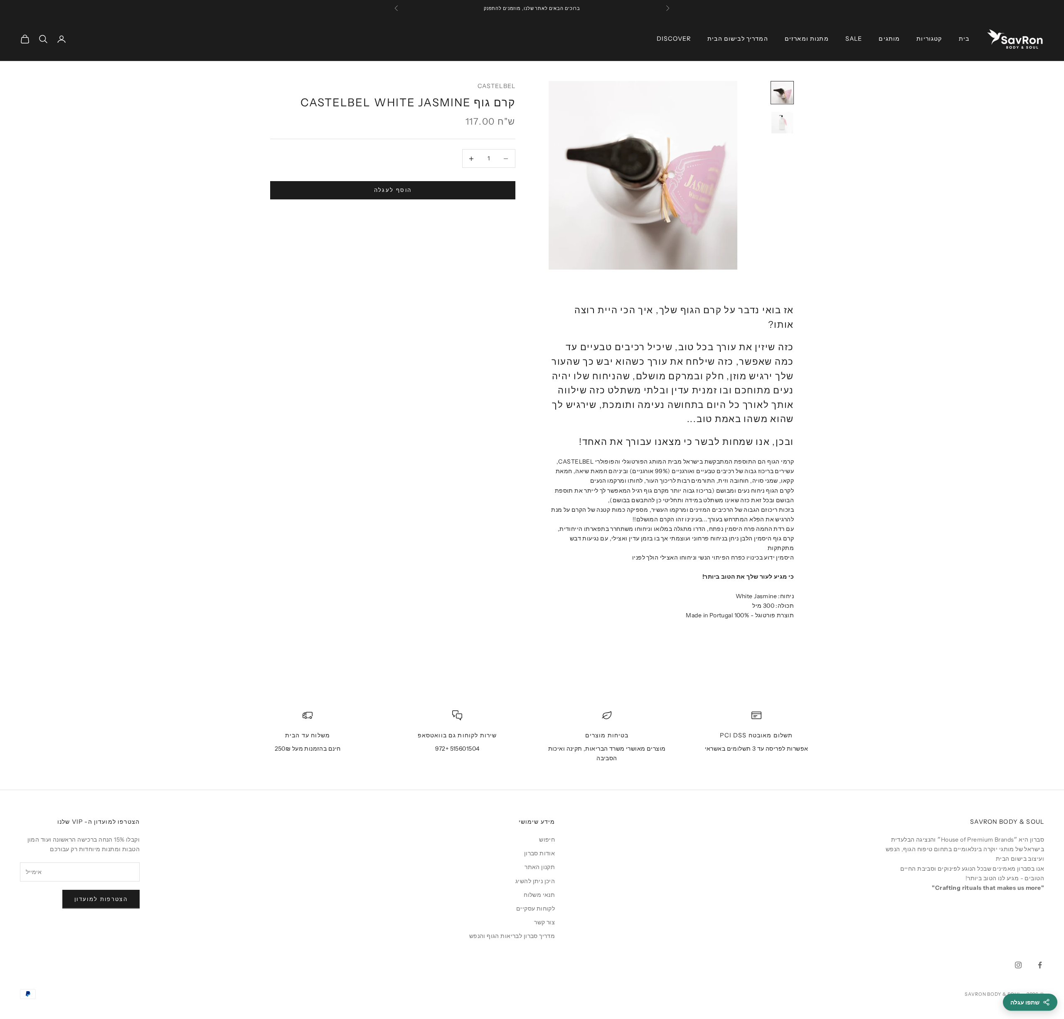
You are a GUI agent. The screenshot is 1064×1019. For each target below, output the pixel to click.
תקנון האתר (540, 867)
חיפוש (547, 839)
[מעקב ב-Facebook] (1040, 965)
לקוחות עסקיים (535, 908)
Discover (674, 38)
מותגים (889, 38)
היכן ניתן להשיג (535, 881)
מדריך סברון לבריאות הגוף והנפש (512, 936)
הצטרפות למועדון (101, 899)
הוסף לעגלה (392, 190)
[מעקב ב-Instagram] (1018, 965)
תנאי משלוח (539, 895)
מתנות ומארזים (807, 38)
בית (964, 38)
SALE (853, 38)
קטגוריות (929, 38)
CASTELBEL (496, 86)
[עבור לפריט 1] (782, 92)
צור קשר (544, 922)
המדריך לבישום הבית (737, 38)
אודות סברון (539, 853)
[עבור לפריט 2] (782, 122)
